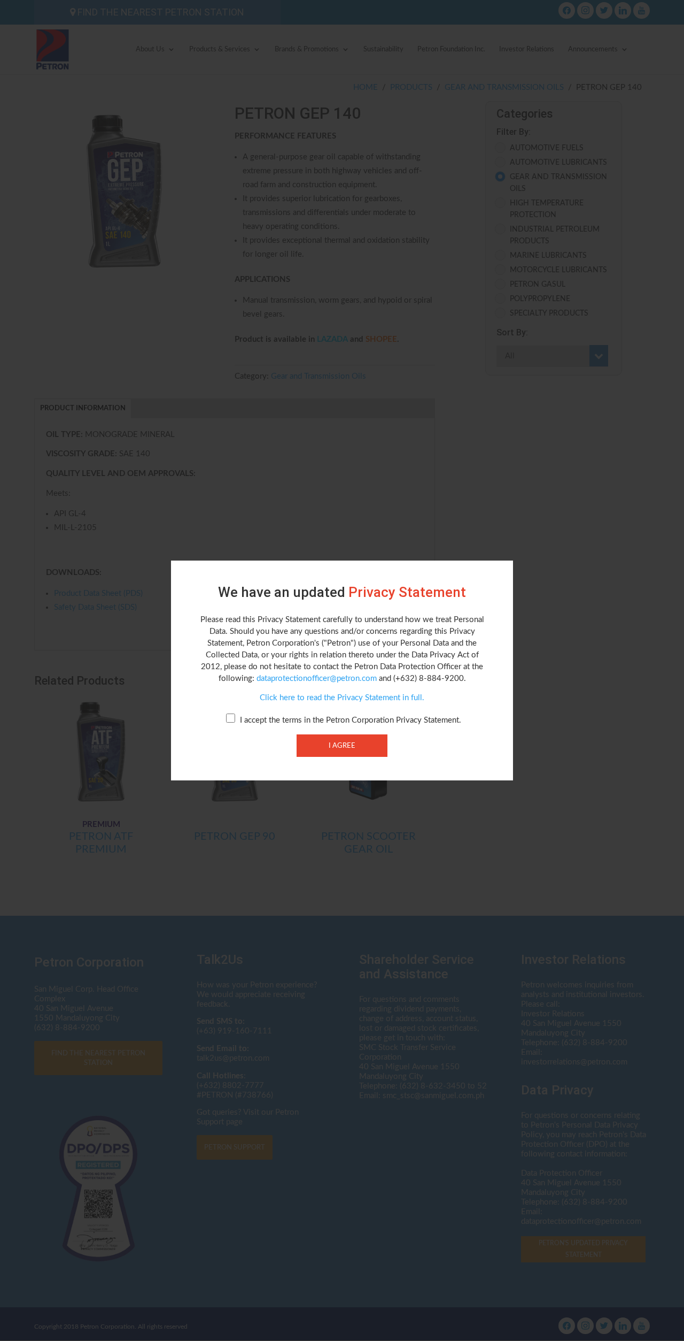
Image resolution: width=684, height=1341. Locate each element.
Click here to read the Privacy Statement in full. (342, 698)
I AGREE (342, 745)
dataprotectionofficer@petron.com (316, 679)
